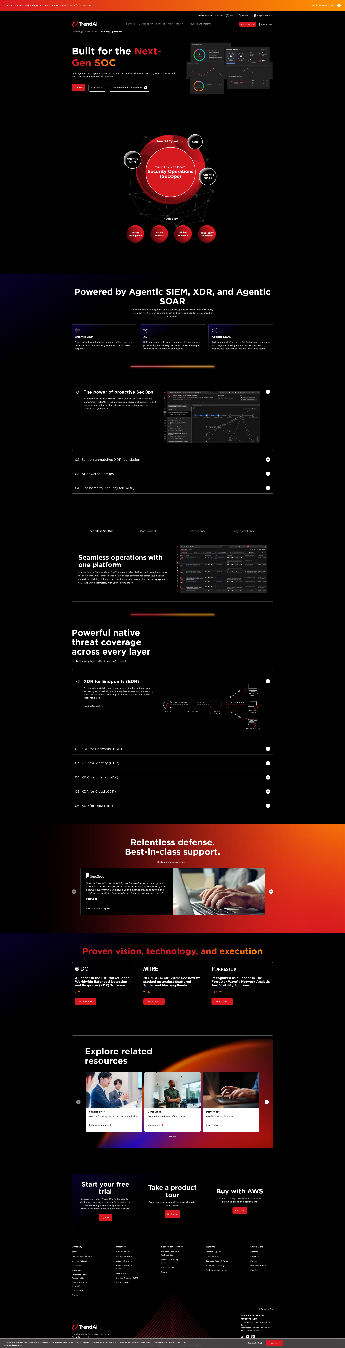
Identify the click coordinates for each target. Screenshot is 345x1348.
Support (219, 15)
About (74, 1252)
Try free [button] (78, 87)
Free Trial (254, 1270)
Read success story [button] (96, 908)
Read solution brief (99, 1125)
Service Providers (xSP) (127, 1278)
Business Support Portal (217, 1261)
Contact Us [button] (266, 24)
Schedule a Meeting (215, 1265)
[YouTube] (247, 1336)
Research (254, 1256)
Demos (253, 1261)
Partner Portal (123, 1282)
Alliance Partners (124, 1261)
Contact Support (213, 1252)
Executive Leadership (82, 1256)
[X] (242, 1336)
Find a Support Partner (217, 1270)
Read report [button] (85, 1001)
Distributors (121, 1273)
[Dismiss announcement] (339, 5)
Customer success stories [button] (170, 862)
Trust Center (78, 1290)
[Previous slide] (74, 891)
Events (164, 1272)
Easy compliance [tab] (243, 531)
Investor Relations (80, 1261)
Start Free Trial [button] (247, 24)
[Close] (341, 1343)
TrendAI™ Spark (168, 1267)
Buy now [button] (239, 1210)
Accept (274, 1343)
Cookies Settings (255, 1343)
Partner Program (124, 1256)
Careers (75, 1295)
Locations (76, 1265)
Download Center (258, 1265)
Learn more (17, 1345)
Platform (92, 31)
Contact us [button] (97, 87)
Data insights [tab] (149, 531)
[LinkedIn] (253, 1336)
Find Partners (122, 1252)
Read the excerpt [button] (321, 5)
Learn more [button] (154, 1125)
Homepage (77, 31)
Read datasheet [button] (92, 706)
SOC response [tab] (196, 531)
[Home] (92, 1327)
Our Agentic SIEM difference (127, 87)
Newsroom (76, 1270)
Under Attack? (205, 15)
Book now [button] (172, 1214)
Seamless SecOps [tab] (101, 531)
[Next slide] (271, 891)
